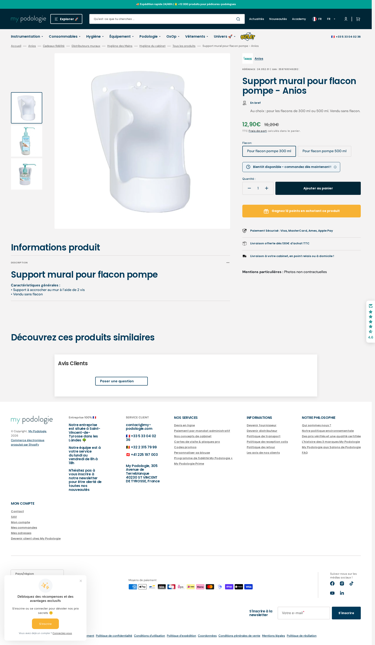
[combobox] (167, 19)
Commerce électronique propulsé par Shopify (27, 442)
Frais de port (258, 131)
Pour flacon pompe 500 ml (325, 153)
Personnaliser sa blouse (192, 453)
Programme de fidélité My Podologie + (203, 458)
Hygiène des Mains (119, 46)
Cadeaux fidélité (54, 46)
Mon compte (20, 522)
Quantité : (248, 179)
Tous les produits (184, 46)
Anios (32, 46)
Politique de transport (263, 436)
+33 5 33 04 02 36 (348, 37)
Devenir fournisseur (261, 425)
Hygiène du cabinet (152, 46)
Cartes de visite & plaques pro (197, 442)
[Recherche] (239, 19)
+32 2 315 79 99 (144, 447)
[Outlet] (247, 36)
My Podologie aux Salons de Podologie (331, 447)
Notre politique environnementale (328, 431)
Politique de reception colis (267, 442)
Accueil (16, 46)
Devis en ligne (184, 425)
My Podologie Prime (189, 464)
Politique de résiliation (302, 636)
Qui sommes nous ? (316, 425)
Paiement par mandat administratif (202, 431)
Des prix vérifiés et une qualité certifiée (331, 436)
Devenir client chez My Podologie (36, 538)
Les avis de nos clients (263, 453)
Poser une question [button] (117, 381)
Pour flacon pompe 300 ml (269, 153)
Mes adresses (21, 533)
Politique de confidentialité (114, 636)
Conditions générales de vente (239, 636)
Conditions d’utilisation (149, 636)
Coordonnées (207, 636)
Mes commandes (24, 527)
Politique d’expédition (181, 636)
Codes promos (185, 447)
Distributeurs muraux (86, 46)
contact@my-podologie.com (139, 426)
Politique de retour (261, 447)
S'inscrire (346, 613)
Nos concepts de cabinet (192, 436)
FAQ (305, 453)
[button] (357, 19)
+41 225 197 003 (144, 454)
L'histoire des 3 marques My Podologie (331, 442)
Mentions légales (273, 636)
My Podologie (37, 431)
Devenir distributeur (262, 431)
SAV (14, 517)
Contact (17, 511)
